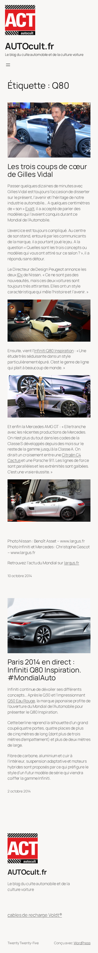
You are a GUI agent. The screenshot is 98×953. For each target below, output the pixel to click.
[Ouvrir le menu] (8, 65)
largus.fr (71, 563)
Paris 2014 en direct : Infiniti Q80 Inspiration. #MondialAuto (44, 670)
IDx (20, 275)
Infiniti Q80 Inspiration (54, 350)
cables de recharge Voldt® (35, 915)
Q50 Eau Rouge (21, 701)
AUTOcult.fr (29, 46)
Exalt (29, 208)
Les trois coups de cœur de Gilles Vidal (47, 171)
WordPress (82, 942)
